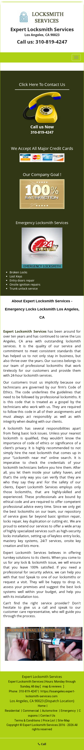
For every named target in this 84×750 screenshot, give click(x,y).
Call (43, 744)
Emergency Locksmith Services (42, 222)
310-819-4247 (51, 41)
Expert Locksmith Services (24, 331)
